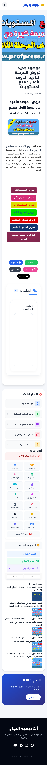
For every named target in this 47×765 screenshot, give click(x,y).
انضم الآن (33, 697)
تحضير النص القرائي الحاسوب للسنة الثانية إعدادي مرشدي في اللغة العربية (24, 655)
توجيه (15, 576)
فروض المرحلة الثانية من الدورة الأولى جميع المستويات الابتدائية (23, 160)
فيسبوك (14, 263)
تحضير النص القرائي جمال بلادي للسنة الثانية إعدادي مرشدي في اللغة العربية (25, 604)
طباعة (22, 276)
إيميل (13, 269)
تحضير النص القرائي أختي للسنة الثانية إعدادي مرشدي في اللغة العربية (26, 639)
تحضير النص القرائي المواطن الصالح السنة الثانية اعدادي (24, 588)
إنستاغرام (29, 269)
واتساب (30, 263)
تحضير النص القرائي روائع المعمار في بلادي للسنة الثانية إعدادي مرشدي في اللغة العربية (23, 622)
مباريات (32, 576)
